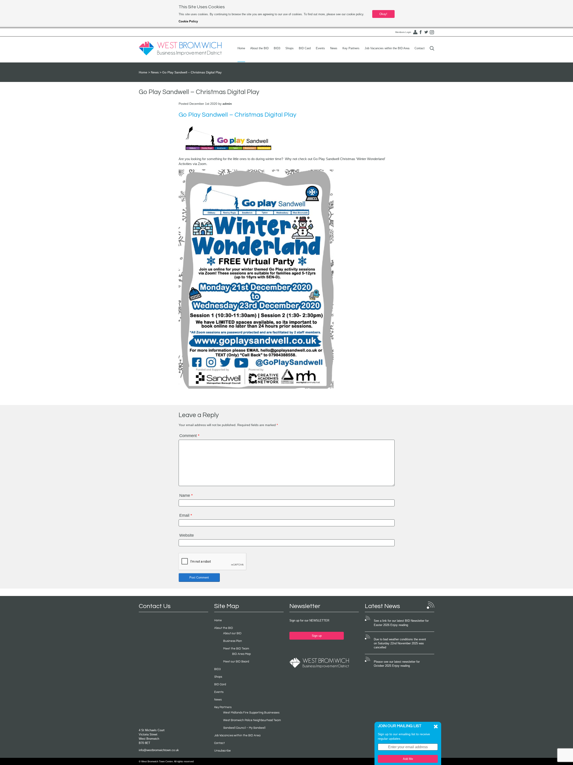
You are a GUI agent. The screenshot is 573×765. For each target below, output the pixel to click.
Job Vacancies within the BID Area (387, 48)
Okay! (383, 14)
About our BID (232, 633)
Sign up (317, 635)
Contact (420, 48)
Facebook (420, 32)
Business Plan (232, 641)
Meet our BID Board (236, 661)
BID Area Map (241, 654)
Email (185, 515)
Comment (189, 435)
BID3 (277, 48)
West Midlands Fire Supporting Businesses (251, 712)
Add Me (408, 759)
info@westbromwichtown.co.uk (159, 750)
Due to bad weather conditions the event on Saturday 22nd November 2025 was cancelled (400, 643)
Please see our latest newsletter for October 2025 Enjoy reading (397, 663)
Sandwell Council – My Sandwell (244, 727)
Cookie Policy (188, 21)
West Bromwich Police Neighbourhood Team (252, 720)
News (333, 48)
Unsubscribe (222, 750)
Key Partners (350, 48)
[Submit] (432, 48)
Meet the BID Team (236, 648)
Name (186, 495)
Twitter (426, 32)
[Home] (180, 48)
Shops (289, 48)
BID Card (305, 48)
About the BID (259, 48)
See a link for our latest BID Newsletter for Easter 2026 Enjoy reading (401, 622)
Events (320, 48)
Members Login (403, 32)
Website (186, 535)
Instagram (431, 32)
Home (241, 48)
